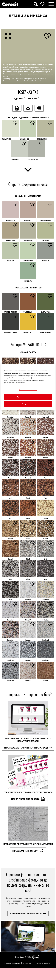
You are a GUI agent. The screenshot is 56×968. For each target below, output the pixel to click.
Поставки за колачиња (28, 390)
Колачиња (27, 963)
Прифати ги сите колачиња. (28, 397)
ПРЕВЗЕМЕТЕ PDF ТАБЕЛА (25, 799)
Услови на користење (12, 963)
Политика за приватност (43, 963)
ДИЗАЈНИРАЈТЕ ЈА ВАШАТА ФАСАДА (26, 913)
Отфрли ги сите (28, 404)
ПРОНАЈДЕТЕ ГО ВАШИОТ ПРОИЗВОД (26, 747)
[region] (28, 387)
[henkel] (36, 957)
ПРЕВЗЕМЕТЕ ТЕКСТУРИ (25, 850)
